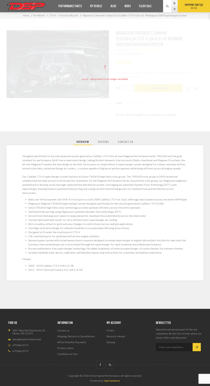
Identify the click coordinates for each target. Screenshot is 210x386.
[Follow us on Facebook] (100, 365)
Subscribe (197, 347)
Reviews (103, 142)
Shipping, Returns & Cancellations (76, 336)
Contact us (63, 330)
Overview (82, 142)
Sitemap (110, 342)
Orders (110, 330)
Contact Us (126, 142)
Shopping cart (193, 6)
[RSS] (110, 365)
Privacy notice (65, 348)
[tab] (82, 142)
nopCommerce (112, 380)
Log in (177, 3)
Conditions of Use (67, 353)
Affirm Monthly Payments (71, 342)
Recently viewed (115, 336)
